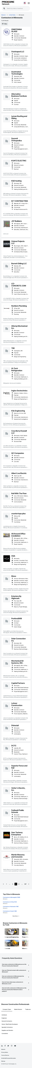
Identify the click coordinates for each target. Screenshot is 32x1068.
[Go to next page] (28, 884)
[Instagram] (11, 1046)
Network (5, 4)
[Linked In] (2, 1046)
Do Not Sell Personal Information (8, 1058)
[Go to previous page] (3, 884)
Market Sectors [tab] (18, 1009)
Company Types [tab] (7, 1009)
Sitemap (3, 1061)
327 (25, 884)
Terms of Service (5, 1055)
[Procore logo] (8, 2)
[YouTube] (15, 1046)
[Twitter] (8, 1046)
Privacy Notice (4, 1052)
